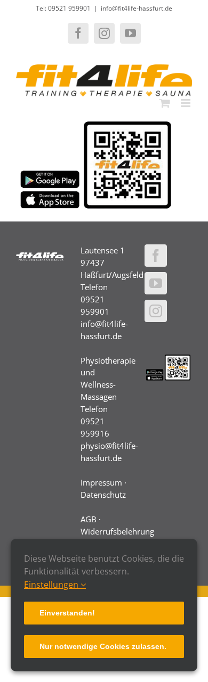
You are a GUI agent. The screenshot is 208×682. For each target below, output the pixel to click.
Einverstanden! (67, 613)
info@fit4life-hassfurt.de (136, 8)
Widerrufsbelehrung (117, 531)
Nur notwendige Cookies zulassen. (102, 646)
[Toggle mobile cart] (164, 103)
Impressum (101, 482)
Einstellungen (52, 584)
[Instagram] (156, 311)
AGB (89, 519)
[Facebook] (156, 255)
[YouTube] (156, 283)
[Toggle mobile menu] (186, 103)
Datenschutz (103, 494)
